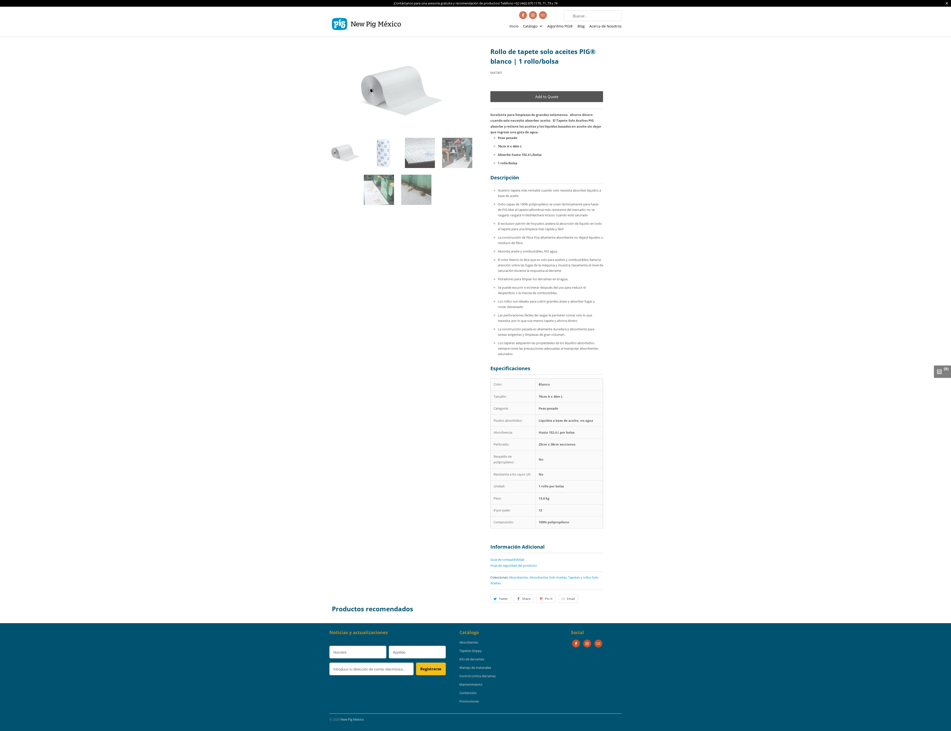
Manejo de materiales (475, 667)
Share (526, 598)
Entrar (555, 16)
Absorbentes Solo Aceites (548, 577)
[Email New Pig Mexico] (543, 15)
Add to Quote (546, 96)
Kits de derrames (471, 659)
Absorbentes (518, 577)
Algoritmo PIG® (560, 26)
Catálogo (530, 26)
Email (571, 598)
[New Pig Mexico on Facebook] (523, 15)
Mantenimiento (470, 684)
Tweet (503, 598)
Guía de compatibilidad (507, 559)
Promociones (469, 701)
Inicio (513, 26)
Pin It (549, 598)
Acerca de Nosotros (605, 26)
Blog (581, 26)
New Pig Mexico (352, 719)
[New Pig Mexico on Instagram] (533, 15)
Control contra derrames (477, 676)
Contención (467, 693)
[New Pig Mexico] (366, 21)
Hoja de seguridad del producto (514, 565)
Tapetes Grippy (470, 650)
